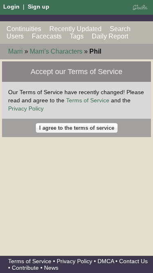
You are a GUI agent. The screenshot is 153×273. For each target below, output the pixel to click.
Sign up (38, 6)
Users (15, 36)
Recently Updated (75, 28)
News (51, 267)
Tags (77, 36)
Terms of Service (87, 100)
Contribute (25, 267)
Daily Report (110, 36)
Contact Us (133, 261)
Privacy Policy (26, 108)
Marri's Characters (56, 51)
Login (11, 6)
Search (120, 28)
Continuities (24, 28)
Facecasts (47, 36)
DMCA (106, 261)
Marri (15, 51)
